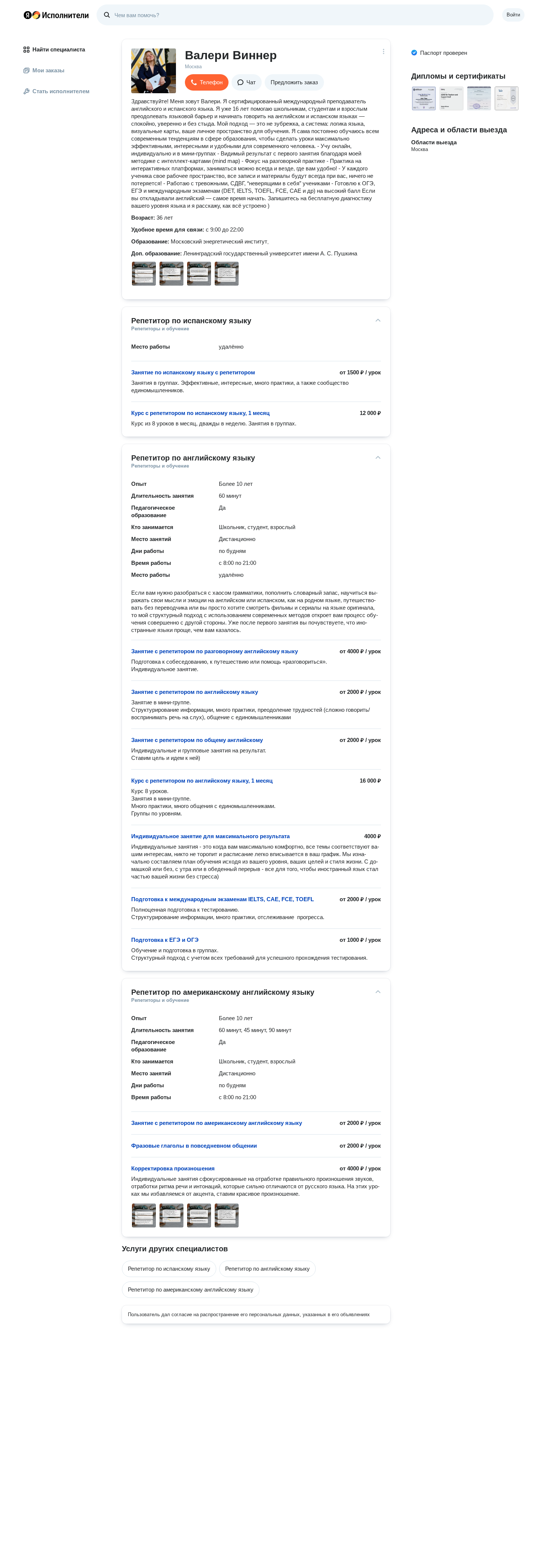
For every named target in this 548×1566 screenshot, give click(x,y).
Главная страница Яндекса (27, 15)
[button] (207, 82)
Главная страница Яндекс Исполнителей (56, 15)
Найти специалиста (58, 49)
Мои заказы (48, 70)
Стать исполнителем (60, 91)
